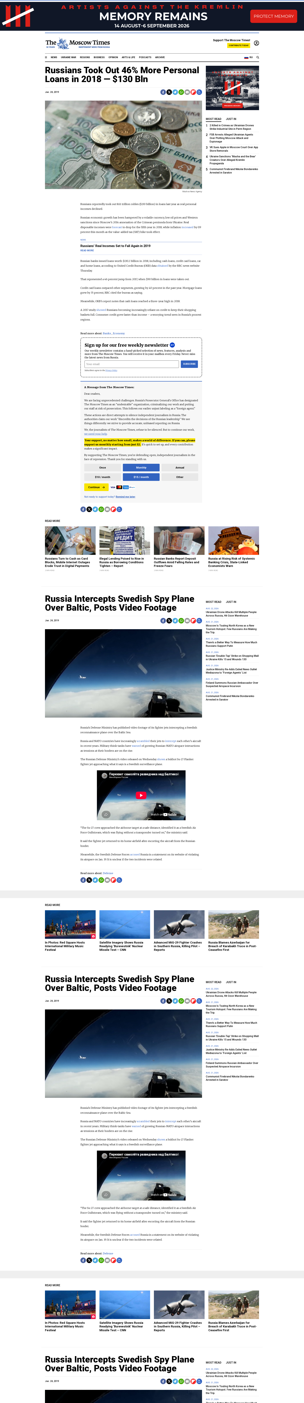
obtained (162, 265)
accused (135, 854)
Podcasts (145, 57)
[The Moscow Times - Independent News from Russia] (77, 43)
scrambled (143, 741)
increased (187, 227)
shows (161, 759)
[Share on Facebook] (163, 92)
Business (99, 57)
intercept (170, 741)
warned (136, 745)
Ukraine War (68, 57)
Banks (107, 333)
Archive (160, 57)
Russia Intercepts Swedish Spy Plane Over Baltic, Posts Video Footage (119, 603)
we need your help (95, 433)
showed (101, 309)
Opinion (113, 57)
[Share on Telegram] (175, 92)
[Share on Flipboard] (193, 92)
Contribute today (239, 45)
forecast (117, 227)
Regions (85, 57)
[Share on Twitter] (169, 92)
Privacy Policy (111, 370)
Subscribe (189, 364)
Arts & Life (128, 57)
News (54, 57)
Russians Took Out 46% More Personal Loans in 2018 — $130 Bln (122, 74)
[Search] (257, 57)
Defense (108, 873)
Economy (119, 333)
